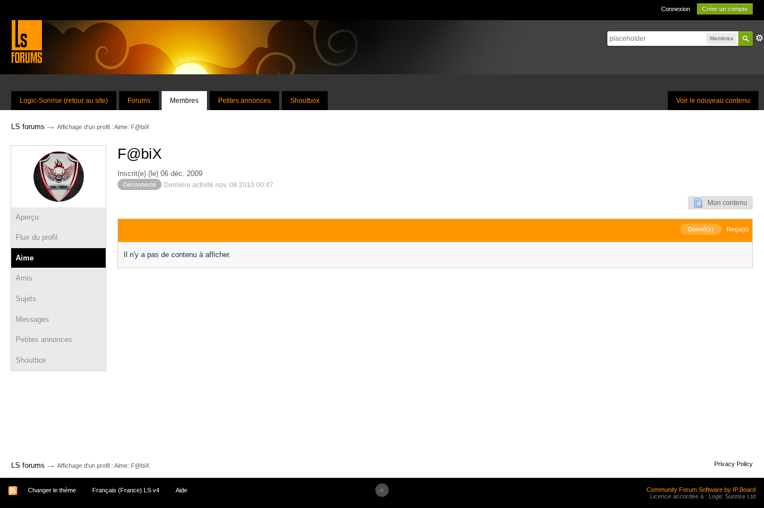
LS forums (28, 465)
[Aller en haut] (382, 490)
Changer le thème (52, 490)
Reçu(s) (738, 229)
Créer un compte (725, 9)
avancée (759, 38)
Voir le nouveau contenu (713, 101)
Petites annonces (244, 101)
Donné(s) (701, 229)
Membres (184, 101)
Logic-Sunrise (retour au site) (64, 101)
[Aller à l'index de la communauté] (26, 41)
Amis (24, 278)
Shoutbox (304, 101)
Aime (25, 258)
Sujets (26, 299)
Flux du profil (37, 237)
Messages (32, 319)
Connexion (675, 9)
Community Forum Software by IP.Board (701, 489)
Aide (181, 490)
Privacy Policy (733, 463)
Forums (139, 101)
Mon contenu (724, 203)
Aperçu (27, 217)
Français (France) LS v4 (125, 490)
